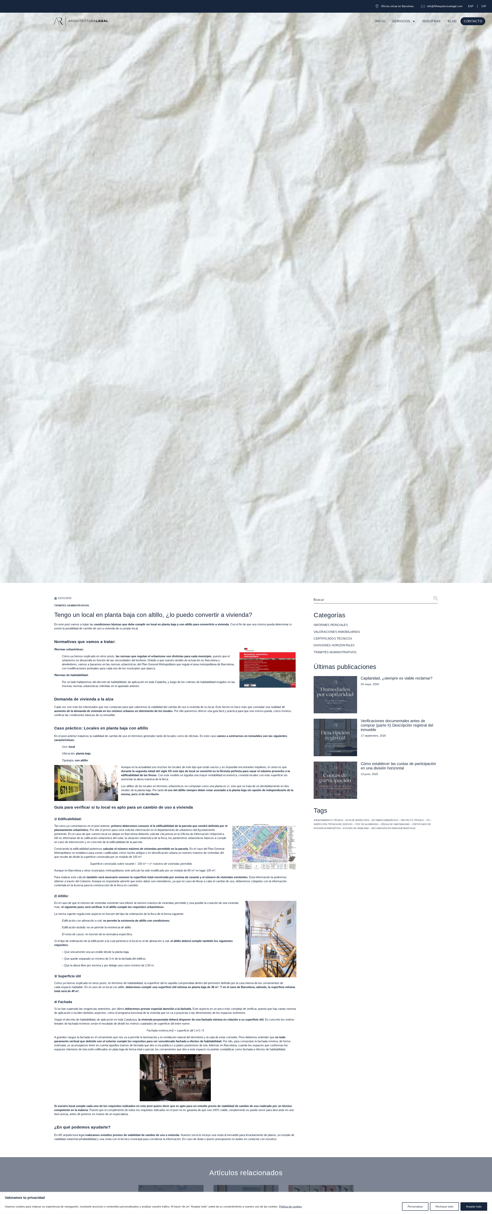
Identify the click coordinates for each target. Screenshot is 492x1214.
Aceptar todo (474, 1206)
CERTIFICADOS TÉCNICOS (333, 638)
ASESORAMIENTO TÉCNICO (328, 820)
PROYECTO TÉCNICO (412, 820)
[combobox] (369, 599)
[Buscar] (431, 599)
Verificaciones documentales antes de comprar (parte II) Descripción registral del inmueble (397, 725)
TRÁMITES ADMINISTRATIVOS (335, 652)
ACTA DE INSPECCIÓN (357, 820)
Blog (452, 21)
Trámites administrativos (71, 605)
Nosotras (431, 21)
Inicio (380, 21)
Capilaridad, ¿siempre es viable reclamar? (396, 678)
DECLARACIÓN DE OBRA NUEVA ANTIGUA (393, 828)
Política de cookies (290, 1206)
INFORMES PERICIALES (331, 625)
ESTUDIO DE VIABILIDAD (356, 828)
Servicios (401, 21)
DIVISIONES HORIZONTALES (334, 645)
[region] (246, 1203)
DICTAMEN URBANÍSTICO (384, 820)
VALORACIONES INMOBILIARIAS (337, 631)
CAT (483, 6)
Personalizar (415, 1206)
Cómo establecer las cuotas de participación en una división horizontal (398, 766)
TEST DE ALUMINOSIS (366, 824)
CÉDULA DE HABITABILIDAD (395, 824)
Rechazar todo (444, 1206)
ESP (470, 6)
